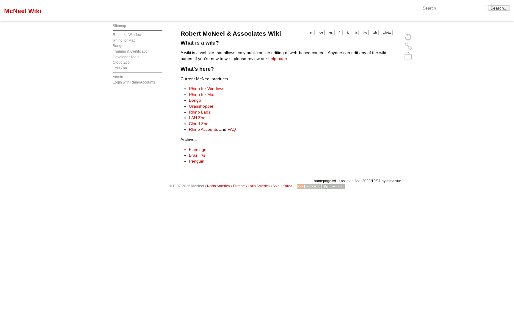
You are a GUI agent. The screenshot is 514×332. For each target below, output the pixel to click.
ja (356, 32)
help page (277, 58)
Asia (276, 186)
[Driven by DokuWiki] (333, 186)
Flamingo (197, 149)
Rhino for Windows (128, 35)
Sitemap (119, 26)
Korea (287, 186)
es (331, 32)
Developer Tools (126, 57)
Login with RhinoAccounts (134, 82)
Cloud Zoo (121, 62)
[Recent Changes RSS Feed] (309, 186)
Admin (118, 77)
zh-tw (387, 32)
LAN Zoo (120, 68)
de (321, 32)
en (311, 32)
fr (340, 32)
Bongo (118, 46)
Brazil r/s (197, 155)
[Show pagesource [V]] (408, 36)
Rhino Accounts (203, 129)
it (348, 32)
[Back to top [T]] (408, 55)
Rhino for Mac (124, 40)
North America (218, 186)
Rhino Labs (199, 112)
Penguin (196, 161)
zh (375, 32)
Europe (239, 186)
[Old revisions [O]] (408, 46)
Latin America (259, 186)
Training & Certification (131, 51)
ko (365, 32)
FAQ (232, 129)
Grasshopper (201, 106)
